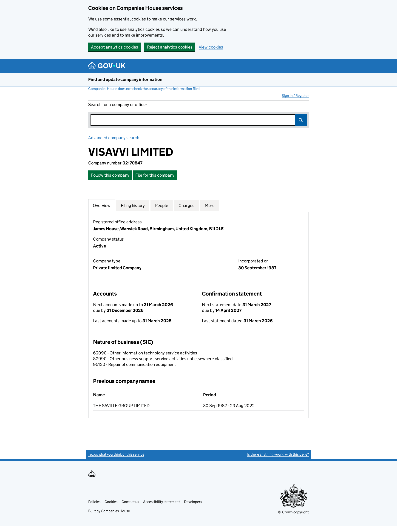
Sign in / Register (295, 95)
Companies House (115, 511)
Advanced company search (113, 137)
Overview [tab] (102, 205)
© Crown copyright (293, 512)
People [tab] (161, 205)
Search (301, 120)
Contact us (130, 502)
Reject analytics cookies (170, 47)
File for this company (154, 175)
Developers (193, 502)
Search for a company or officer (117, 104)
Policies (94, 502)
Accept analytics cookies (114, 47)
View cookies (211, 47)
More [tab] (210, 205)
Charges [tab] (186, 205)
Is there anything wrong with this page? (278, 454)
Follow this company (110, 175)
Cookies (111, 502)
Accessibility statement (161, 502)
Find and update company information (125, 79)
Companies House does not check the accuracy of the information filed (144, 88)
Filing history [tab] (133, 205)
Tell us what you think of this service (116, 454)
